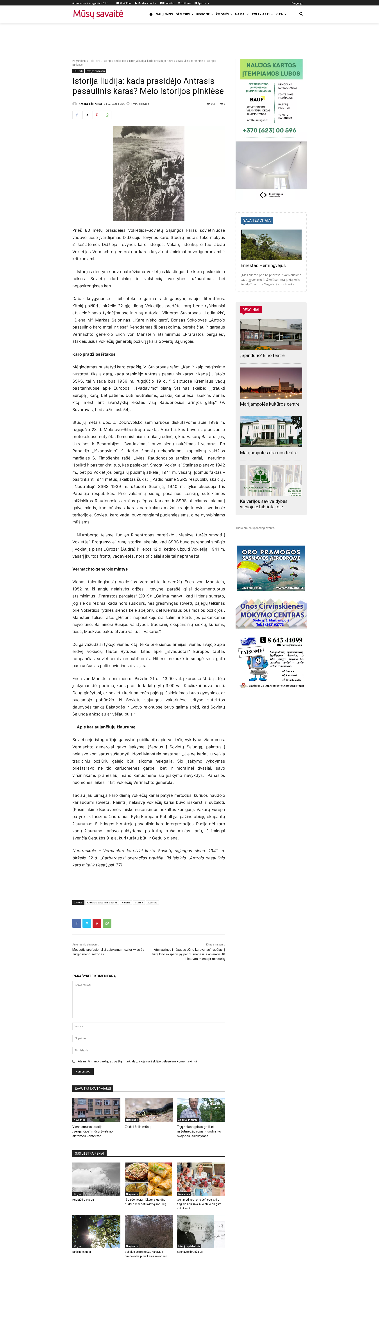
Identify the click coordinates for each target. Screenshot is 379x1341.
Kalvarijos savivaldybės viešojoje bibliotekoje (264, 504)
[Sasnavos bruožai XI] (201, 1231)
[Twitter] (86, 115)
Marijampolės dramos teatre (269, 452)
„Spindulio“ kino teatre (262, 355)
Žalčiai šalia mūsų (137, 1127)
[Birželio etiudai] (96, 1231)
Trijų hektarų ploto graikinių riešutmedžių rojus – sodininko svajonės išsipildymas (199, 1131)
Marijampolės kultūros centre (270, 404)
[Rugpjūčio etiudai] (96, 1179)
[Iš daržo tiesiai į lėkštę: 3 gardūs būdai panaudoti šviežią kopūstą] (149, 1179)
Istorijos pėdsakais (114, 61)
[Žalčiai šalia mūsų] (149, 1110)
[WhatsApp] (107, 115)
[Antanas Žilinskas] (75, 104)
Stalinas (152, 902)
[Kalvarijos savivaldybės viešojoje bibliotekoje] (271, 480)
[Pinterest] (97, 115)
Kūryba (77, 1194)
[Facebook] (76, 115)
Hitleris (126, 902)
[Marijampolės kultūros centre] (271, 383)
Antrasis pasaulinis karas (102, 902)
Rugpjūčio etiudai (83, 1199)
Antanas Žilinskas (90, 103)
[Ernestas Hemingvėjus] (271, 245)
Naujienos (79, 1119)
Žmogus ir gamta (187, 1119)
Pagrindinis (79, 61)
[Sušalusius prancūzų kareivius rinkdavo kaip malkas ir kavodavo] (149, 1231)
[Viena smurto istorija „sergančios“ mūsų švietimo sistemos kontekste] (96, 1110)
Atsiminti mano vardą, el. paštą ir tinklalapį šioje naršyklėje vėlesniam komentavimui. (138, 1061)
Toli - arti (94, 61)
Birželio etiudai (81, 1251)
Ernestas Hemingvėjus (263, 265)
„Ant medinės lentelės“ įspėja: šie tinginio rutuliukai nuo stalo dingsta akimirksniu (199, 1204)
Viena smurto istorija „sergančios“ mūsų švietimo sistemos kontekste (92, 1131)
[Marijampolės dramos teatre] (271, 431)
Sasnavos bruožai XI (190, 1251)
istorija (139, 902)
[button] (301, 14)
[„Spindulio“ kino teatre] (271, 334)
